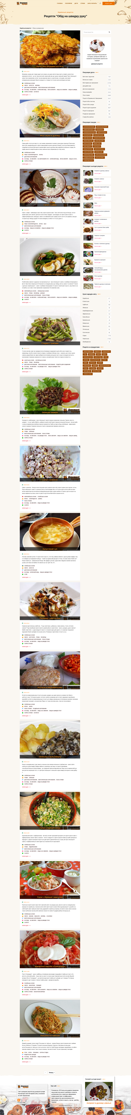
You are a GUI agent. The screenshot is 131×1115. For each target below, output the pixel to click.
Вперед (51, 1072)
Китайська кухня (41, 360)
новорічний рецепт (89, 129)
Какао (98, 354)
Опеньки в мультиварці (50, 757)
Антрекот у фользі (99, 178)
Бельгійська (86, 317)
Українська (86, 339)
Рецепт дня (108, 3)
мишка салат (97, 143)
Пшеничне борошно (105, 365)
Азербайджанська (88, 311)
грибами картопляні (99, 137)
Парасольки (87, 365)
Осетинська (86, 332)
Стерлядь (92, 368)
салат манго (97, 146)
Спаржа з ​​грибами (49, 343)
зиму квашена (87, 146)
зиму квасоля (87, 137)
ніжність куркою (102, 132)
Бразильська (86, 320)
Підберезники (33, 846)
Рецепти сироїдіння (88, 111)
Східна (84, 335)
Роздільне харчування (39, 708)
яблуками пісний (98, 135)
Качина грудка (98, 357)
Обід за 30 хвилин (62, 89)
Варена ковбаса (88, 351)
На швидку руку (42, 366)
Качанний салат (88, 357)
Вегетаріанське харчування (46, 87)
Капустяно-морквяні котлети (50, 66)
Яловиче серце (88, 373)
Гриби (31, 293)
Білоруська (86, 323)
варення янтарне (99, 149)
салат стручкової (88, 151)
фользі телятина (88, 149)
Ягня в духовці (98, 276)
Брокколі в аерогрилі (99, 259)
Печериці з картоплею (50, 618)
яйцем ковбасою (88, 140)
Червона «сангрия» (99, 235)
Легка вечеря (51, 89)
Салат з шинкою (50, 480)
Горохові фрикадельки (100, 251)
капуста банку (87, 143)
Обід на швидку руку (74, 89)
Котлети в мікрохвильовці (50, 687)
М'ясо (26, 498)
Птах (25, 1052)
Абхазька (85, 308)
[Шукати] (109, 32)
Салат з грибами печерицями (50, 274)
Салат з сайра (49, 205)
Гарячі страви (28, 91)
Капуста (31, 85)
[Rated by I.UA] (21, 1102)
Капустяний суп (50, 549)
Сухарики (49, 916)
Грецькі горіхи (106, 351)
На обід (26, 89)
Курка (30, 1052)
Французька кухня (43, 291)
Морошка (86, 359)
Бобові (31, 916)
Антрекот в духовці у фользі (101, 170)
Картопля (32, 637)
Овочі (26, 85)
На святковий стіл (43, 158)
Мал (45, 223)
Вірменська (86, 326)
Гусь (85, 354)
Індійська (85, 304)
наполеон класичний (89, 132)
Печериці (36, 293)
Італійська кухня (43, 496)
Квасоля (37, 916)
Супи (25, 574)
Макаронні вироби (39, 991)
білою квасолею (99, 140)
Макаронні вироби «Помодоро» (50, 966)
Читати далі (25, 94)
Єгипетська (86, 301)
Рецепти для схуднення (63, 364)
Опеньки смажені (50, 412)
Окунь (41, 154)
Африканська (86, 314)
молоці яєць (99, 129)
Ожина (85, 362)
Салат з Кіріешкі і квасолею (50, 897)
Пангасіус (92, 362)
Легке (105, 357)
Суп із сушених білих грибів (101, 227)
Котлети (36, 91)
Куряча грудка (44, 1052)
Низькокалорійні (87, 92)
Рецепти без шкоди (30, 1054)
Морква (37, 85)
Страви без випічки (88, 117)
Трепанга (100, 368)
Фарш (30, 706)
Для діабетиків (87, 86)
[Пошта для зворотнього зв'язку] (18, 1100)
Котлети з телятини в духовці (101, 243)
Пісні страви (46, 295)
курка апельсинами (101, 154)
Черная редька (96, 371)
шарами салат (98, 151)
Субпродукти (33, 498)
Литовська (86, 329)
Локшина (36, 1052)
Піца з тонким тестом (99, 195)
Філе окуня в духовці (50, 135)
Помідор (38, 985)
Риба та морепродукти (31, 154)
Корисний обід (42, 89)
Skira (95, 203)
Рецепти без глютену (89, 101)
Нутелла (104, 359)
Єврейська (86, 298)
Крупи (41, 223)
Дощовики (91, 354)
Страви (82, 3)
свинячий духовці (88, 154)
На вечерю (33, 89)
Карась (104, 354)
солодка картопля (88, 157)
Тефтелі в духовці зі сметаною (102, 284)
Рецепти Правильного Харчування (92, 98)
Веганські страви (87, 80)
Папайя (100, 362)
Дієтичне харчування (30, 87)
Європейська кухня (30, 291)
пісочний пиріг (88, 135)
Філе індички (87, 371)
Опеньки (31, 431)
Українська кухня (29, 83)
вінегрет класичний (102, 126)
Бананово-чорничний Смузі (101, 187)
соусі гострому (100, 157)
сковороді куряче (88, 160)
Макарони (32, 985)
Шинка (40, 498)
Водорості (97, 351)
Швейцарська (87, 342)
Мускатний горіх (95, 359)
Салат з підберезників (50, 828)
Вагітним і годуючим (88, 76)
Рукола (85, 368)
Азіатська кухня (29, 360)
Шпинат (42, 293)
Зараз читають (92, 3)
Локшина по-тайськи (50, 1035)
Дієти (76, 3)
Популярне (68, 3)
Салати (26, 230)
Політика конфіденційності (65, 1105)
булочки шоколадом (89, 126)
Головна (60, 3)
